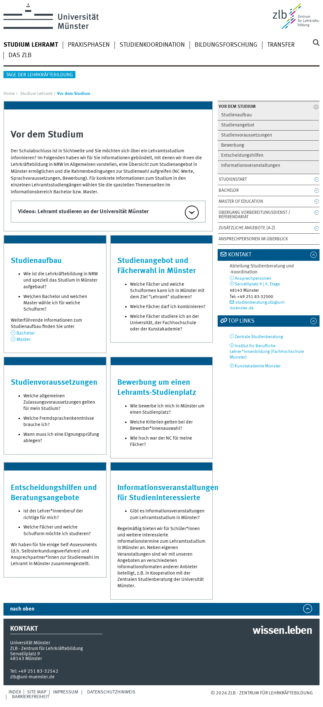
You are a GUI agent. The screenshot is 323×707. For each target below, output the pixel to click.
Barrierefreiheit (30, 696)
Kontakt (239, 255)
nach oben (22, 609)
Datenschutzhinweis (111, 692)
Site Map (36, 692)
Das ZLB (20, 55)
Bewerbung (232, 145)
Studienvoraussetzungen (246, 135)
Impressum (65, 692)
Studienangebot (237, 125)
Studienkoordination (152, 45)
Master (23, 339)
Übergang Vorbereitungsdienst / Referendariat (254, 214)
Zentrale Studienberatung (259, 337)
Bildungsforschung (226, 45)
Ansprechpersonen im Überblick (253, 239)
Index (15, 692)
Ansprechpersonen (253, 278)
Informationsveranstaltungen (250, 165)
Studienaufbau (236, 115)
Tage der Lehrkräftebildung (39, 75)
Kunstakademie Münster (258, 366)
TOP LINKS (241, 321)
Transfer (281, 45)
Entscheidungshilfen (242, 155)
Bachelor (229, 190)
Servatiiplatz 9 (25, 654)
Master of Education (241, 201)
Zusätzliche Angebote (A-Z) (247, 228)
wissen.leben (282, 631)
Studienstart (233, 179)
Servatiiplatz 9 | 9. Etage (257, 284)
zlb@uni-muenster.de (32, 677)
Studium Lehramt (36, 93)
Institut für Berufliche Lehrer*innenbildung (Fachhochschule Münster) (267, 352)
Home (9, 93)
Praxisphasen (89, 45)
